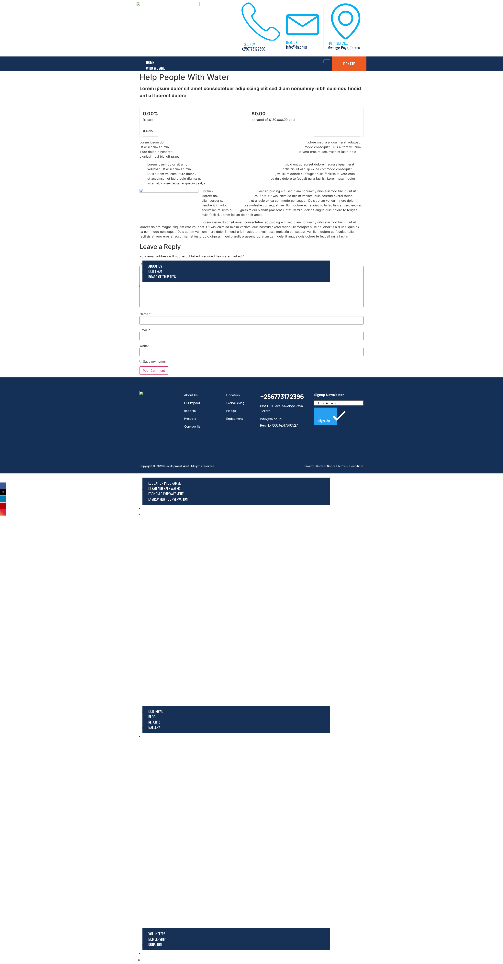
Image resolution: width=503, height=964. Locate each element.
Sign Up (324, 421)
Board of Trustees (162, 276)
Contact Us (155, 953)
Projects (153, 507)
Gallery (154, 727)
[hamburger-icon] (326, 61)
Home (150, 62)
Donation (155, 944)
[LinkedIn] (195, 441)
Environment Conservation (168, 499)
